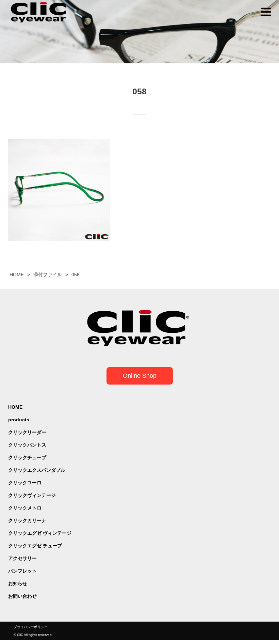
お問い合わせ (22, 596)
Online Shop (140, 375)
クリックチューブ (27, 457)
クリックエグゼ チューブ (35, 545)
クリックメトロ (25, 508)
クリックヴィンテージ (32, 495)
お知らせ (17, 583)
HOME (15, 407)
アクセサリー (22, 558)
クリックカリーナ (27, 520)
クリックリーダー (27, 432)
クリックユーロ (25, 482)
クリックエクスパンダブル (36, 470)
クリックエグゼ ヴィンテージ (39, 533)
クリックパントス (27, 445)
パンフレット (22, 571)
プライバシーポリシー (31, 627)
